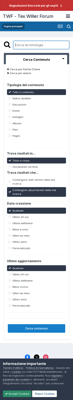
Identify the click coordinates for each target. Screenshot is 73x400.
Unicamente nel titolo (25, 166)
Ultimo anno (19, 241)
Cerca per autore (20, 73)
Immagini (17, 116)
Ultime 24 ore (20, 216)
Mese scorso (20, 229)
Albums (16, 123)
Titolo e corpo (21, 160)
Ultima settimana (22, 223)
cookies (16, 371)
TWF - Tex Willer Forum (28, 16)
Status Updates (21, 98)
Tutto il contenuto (23, 91)
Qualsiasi (18, 210)
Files (15, 129)
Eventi (16, 110)
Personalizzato (21, 248)
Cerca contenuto (36, 328)
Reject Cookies (44, 393)
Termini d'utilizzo (13, 367)
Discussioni (19, 104)
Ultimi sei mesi (21, 235)
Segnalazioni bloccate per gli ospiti (33, 5)
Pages (16, 135)
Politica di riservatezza (40, 367)
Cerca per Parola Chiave (24, 69)
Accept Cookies (18, 393)
